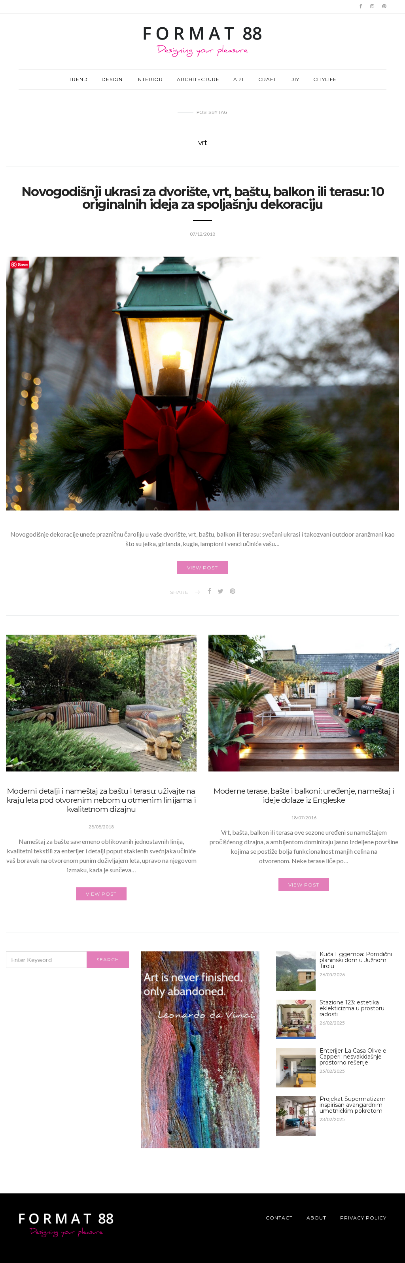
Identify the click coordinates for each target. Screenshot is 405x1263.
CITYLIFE (325, 79)
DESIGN (112, 79)
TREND (78, 79)
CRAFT (267, 79)
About (316, 1218)
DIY (294, 79)
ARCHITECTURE (198, 79)
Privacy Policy (363, 1218)
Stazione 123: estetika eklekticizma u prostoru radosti (352, 1008)
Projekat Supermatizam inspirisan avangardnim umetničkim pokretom (353, 1104)
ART (238, 79)
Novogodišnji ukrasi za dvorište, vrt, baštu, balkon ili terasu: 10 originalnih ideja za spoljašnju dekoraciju (202, 198)
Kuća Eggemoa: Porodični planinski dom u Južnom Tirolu (356, 960)
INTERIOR (149, 79)
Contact (279, 1218)
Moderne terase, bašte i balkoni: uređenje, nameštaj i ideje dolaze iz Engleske (304, 795)
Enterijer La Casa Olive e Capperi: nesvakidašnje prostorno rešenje (353, 1056)
